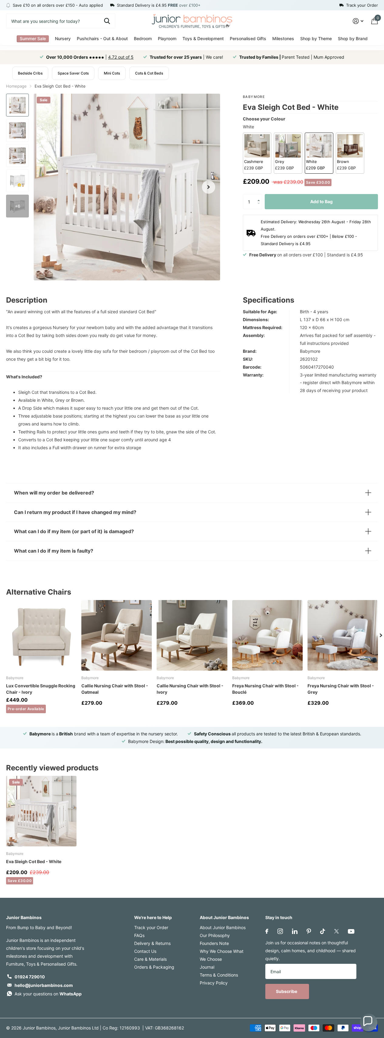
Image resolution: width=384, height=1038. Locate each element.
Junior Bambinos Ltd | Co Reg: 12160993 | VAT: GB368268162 (121, 1027)
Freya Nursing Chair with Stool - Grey (341, 689)
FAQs (139, 935)
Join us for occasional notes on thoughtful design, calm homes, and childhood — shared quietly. (310, 950)
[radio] (257, 153)
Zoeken (107, 21)
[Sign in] (358, 21)
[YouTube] (351, 931)
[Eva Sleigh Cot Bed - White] (41, 811)
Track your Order (151, 927)
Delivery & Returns (152, 943)
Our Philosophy (215, 935)
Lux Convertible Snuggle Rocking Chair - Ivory (40, 689)
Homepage (16, 86)
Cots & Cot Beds (149, 73)
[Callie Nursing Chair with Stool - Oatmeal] (116, 635)
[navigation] (17, 105)
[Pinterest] (309, 931)
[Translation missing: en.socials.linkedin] (294, 931)
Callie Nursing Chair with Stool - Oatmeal (114, 689)
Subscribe (287, 991)
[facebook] (266, 931)
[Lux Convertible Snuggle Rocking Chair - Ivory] (41, 635)
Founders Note (214, 943)
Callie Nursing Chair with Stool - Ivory (190, 689)
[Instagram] (280, 931)
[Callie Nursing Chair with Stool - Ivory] (192, 635)
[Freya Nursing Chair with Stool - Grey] (343, 635)
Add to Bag (321, 201)
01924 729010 (30, 976)
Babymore (254, 97)
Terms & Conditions (219, 974)
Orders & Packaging (154, 967)
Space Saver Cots (73, 73)
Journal (207, 967)
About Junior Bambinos (224, 917)
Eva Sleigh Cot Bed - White (33, 861)
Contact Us (145, 951)
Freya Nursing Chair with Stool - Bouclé (265, 689)
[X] (336, 931)
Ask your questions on (48, 993)
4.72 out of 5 (121, 57)
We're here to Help (153, 917)
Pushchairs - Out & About (102, 38)
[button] (260, 196)
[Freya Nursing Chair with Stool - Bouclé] (267, 635)
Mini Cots (112, 73)
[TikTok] (322, 931)
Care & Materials (150, 959)
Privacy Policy (214, 982)
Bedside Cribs (30, 73)
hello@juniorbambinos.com (44, 985)
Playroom (167, 38)
